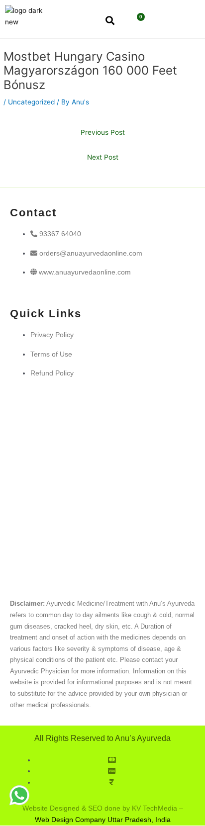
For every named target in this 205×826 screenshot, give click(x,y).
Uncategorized (31, 102)
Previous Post (103, 132)
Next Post (102, 157)
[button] (169, 21)
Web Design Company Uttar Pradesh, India (103, 820)
